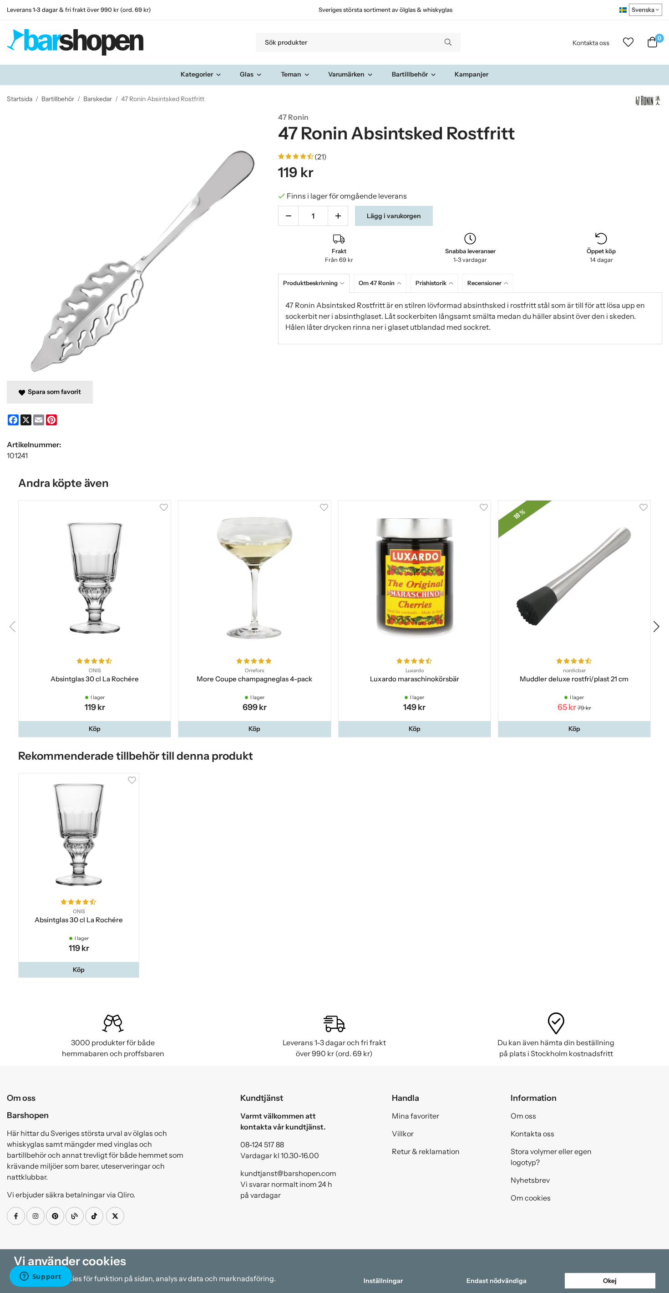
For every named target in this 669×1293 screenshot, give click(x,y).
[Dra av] (288, 216)
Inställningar (383, 1281)
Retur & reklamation (426, 1151)
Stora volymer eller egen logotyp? (551, 1157)
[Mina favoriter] (628, 42)
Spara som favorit (53, 392)
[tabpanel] (470, 318)
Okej (610, 1281)
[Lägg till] (338, 216)
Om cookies (531, 1197)
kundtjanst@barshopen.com (288, 1173)
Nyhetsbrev (530, 1180)
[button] (95, 728)
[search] (448, 42)
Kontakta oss (591, 42)
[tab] (316, 283)
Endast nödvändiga (496, 1281)
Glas (246, 74)
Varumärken (346, 74)
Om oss (523, 1115)
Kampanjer (471, 74)
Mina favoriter (415, 1115)
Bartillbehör (410, 74)
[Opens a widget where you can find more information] (40, 1277)
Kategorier (197, 74)
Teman (291, 74)
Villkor (403, 1133)
